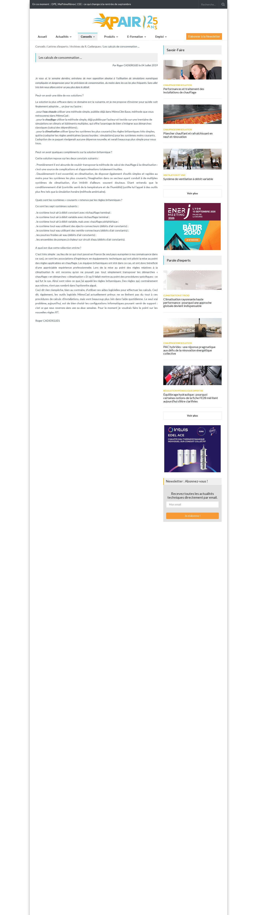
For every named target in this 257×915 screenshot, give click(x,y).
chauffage (50, 119)
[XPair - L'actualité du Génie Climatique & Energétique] (128, 21)
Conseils (86, 36)
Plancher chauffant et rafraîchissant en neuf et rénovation (188, 134)
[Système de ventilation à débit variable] (192, 159)
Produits (109, 36)
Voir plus (192, 193)
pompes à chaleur (67, 239)
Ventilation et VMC (174, 175)
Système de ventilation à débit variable (188, 179)
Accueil (42, 36)
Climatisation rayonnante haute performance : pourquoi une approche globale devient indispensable (187, 302)
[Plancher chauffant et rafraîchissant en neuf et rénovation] (192, 114)
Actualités (62, 36)
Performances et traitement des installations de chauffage (183, 90)
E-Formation (135, 36)
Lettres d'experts (58, 46)
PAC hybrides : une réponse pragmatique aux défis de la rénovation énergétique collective (189, 350)
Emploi (159, 36)
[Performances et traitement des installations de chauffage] (192, 69)
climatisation (52, 131)
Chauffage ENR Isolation (177, 85)
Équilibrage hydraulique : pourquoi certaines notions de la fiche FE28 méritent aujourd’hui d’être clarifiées (190, 398)
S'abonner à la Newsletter (204, 36)
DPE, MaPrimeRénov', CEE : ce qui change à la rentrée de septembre (91, 4)
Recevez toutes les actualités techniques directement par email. (192, 495)
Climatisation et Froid (176, 295)
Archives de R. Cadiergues (85, 46)
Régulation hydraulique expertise (183, 390)
